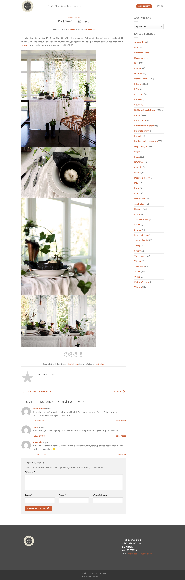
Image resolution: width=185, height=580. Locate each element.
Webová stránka (100, 495)
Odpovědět (121, 421)
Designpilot (139, 57)
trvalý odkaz (99, 364)
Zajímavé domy (141, 282)
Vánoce (138, 261)
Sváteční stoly (141, 240)
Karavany (139, 94)
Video (137, 276)
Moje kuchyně (140, 146)
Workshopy (66, 6)
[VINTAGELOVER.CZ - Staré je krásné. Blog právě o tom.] (32, 6)
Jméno (28, 495)
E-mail (62, 495)
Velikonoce (139, 266)
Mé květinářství (141, 130)
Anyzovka (37, 442)
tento (24, 45)
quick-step (139, 203)
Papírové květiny (142, 177)
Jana (35, 427)
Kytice (137, 115)
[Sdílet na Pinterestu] (81, 354)
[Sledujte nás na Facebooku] (155, 6)
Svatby (137, 230)
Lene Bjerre (140, 120)
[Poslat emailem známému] (76, 354)
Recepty (138, 209)
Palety (137, 172)
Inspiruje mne (74, 17)
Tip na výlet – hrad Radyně (38, 391)
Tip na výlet (139, 256)
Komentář (30, 472)
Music (137, 156)
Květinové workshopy (144, 110)
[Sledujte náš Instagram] (158, 6)
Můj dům (138, 151)
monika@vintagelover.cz (140, 553)
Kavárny (138, 99)
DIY (136, 63)
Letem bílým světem (144, 125)
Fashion (138, 68)
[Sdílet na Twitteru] (71, 354)
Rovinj (137, 214)
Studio (137, 224)
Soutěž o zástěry (142, 219)
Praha (137, 193)
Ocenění (117, 391)
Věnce (137, 271)
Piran (136, 188)
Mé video (138, 136)
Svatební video (141, 235)
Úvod (50, 6)
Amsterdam (140, 42)
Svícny (137, 250)
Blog (57, 6)
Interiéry (138, 84)
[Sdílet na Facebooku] (66, 354)
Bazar (137, 47)
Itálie (136, 89)
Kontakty (78, 6)
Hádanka (138, 73)
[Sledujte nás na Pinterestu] (162, 6)
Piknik (137, 183)
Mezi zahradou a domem (146, 141)
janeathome (39, 408)
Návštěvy (138, 162)
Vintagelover (89, 29)
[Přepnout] (162, 110)
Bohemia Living (141, 52)
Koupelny (138, 104)
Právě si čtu (139, 198)
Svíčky (137, 245)
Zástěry (138, 287)
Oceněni (138, 167)
